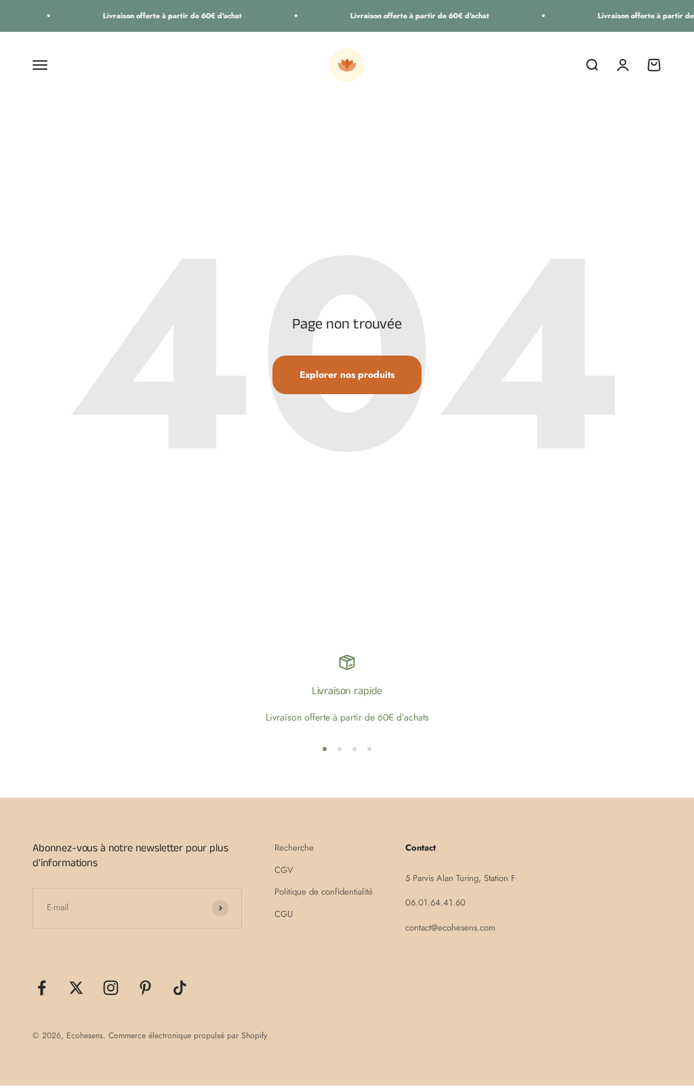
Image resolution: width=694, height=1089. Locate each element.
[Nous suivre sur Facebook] (42, 988)
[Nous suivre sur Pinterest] (145, 988)
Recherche (294, 847)
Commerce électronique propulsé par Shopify (187, 1035)
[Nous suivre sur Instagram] (111, 988)
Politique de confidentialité (323, 891)
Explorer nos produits (347, 374)
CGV (283, 869)
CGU (283, 914)
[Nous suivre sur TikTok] (180, 988)
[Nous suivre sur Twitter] (76, 988)
